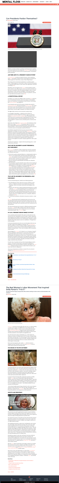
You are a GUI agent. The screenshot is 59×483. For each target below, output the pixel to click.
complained (23, 116)
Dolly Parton (10, 326)
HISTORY (47, 1)
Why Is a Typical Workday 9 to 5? (13, 464)
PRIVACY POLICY (38, 478)
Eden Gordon (9, 294)
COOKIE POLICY (46, 478)
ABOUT (12, 478)
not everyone (21, 210)
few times (17, 231)
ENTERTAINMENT (35, 1)
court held (15, 188)
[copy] (13, 22)
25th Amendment (32, 224)
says (11, 78)
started (12, 378)
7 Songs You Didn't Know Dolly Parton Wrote (15, 463)
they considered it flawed (15, 116)
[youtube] (57, 4)
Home (9, 279)
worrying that (18, 124)
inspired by (29, 344)
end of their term (32, 166)
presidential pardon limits (12, 105)
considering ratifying (23, 123)
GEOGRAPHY (42, 1)
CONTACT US (20, 478)
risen (18, 369)
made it (29, 455)
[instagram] (53, 4)
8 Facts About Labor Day (12, 466)
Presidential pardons (11, 77)
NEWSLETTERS (31, 478)
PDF (14, 85)
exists (12, 443)
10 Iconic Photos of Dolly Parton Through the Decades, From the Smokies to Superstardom (20, 461)
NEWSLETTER (23, 1)
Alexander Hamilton (13, 102)
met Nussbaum (32, 450)
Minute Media (27, 482)
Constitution (27, 70)
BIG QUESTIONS (13, 279)
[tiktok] (55, 4)
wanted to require (29, 105)
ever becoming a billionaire (14, 330)
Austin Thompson (10, 20)
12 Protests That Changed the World (14, 467)
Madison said (29, 131)
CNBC (10, 156)
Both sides (10, 199)
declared (23, 87)
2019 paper (11, 149)
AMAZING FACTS (29, 1)
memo (13, 207)
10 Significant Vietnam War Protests (14, 469)
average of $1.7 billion (27, 440)
